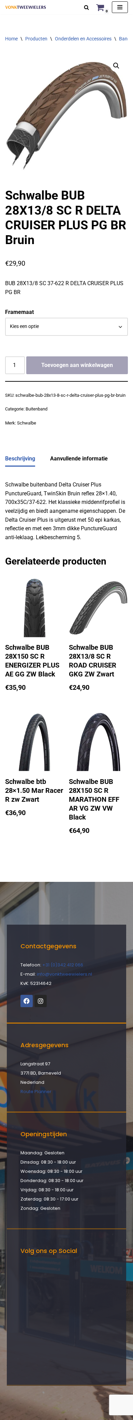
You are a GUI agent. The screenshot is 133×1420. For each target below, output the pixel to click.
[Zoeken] (86, 7)
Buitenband (36, 408)
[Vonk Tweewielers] (25, 7)
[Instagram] (40, 1001)
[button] (116, 66)
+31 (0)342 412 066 (62, 965)
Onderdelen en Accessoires (83, 38)
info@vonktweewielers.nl (64, 974)
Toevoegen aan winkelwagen (77, 365)
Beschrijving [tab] (20, 458)
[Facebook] (26, 1001)
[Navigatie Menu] (120, 7)
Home (11, 38)
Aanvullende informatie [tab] (79, 458)
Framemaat (19, 312)
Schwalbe (26, 423)
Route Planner (35, 1091)
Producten (36, 38)
